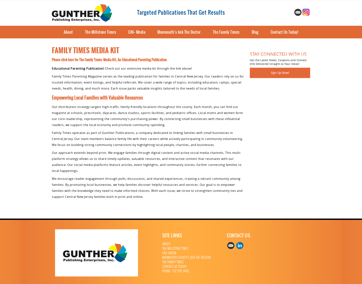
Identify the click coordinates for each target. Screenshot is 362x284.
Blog (255, 32)
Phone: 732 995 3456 (175, 271)
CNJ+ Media (136, 32)
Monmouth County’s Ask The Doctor (186, 257)
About (68, 32)
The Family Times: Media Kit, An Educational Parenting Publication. (123, 59)
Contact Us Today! (284, 32)
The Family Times (226, 32)
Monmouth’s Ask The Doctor (179, 32)
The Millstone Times (100, 32)
